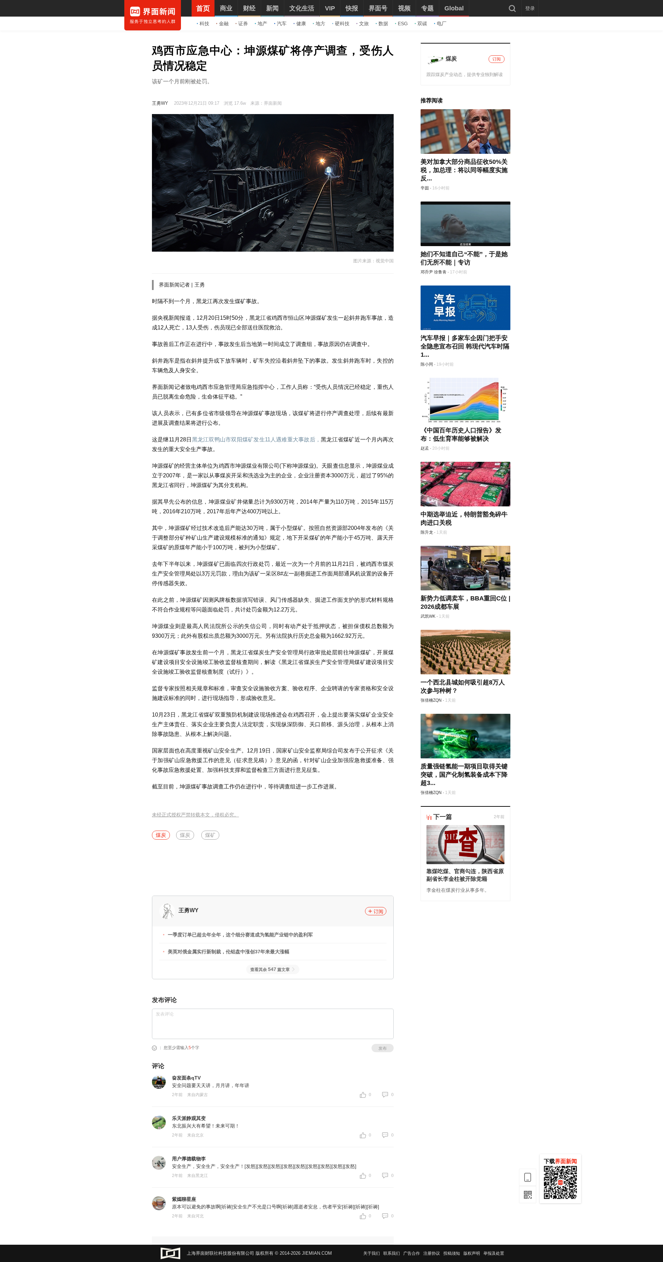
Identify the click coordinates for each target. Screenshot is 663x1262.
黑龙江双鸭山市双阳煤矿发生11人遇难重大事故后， (256, 439)
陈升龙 (427, 532)
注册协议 (431, 1253)
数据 (383, 23)
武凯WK (428, 616)
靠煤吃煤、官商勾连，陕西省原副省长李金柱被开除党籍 (465, 875)
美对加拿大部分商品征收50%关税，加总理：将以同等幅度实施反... (464, 170)
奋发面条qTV (186, 1078)
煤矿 (210, 835)
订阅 (378, 911)
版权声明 (471, 1253)
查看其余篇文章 (270, 969)
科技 (204, 23)
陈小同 (427, 364)
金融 (224, 23)
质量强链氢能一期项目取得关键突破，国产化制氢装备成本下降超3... (464, 774)
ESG (403, 23)
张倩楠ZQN (431, 700)
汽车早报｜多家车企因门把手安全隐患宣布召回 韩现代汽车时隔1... (465, 346)
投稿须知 (451, 1253)
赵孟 (425, 448)
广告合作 (411, 1253)
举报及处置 (493, 1253)
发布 (382, 1048)
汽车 (282, 23)
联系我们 (391, 1253)
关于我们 (371, 1253)
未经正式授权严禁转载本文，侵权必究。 (195, 814)
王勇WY (160, 103)
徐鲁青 (440, 272)
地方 (320, 23)
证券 (243, 23)
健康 (301, 23)
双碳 (422, 23)
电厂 (441, 23)
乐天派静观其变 (189, 1118)
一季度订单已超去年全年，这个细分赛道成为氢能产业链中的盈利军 (240, 934)
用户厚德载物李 (189, 1158)
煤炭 (161, 835)
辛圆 (425, 188)
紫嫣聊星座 (184, 1199)
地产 (262, 23)
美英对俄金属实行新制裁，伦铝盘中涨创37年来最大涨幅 (228, 951)
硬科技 (342, 23)
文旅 (364, 23)
